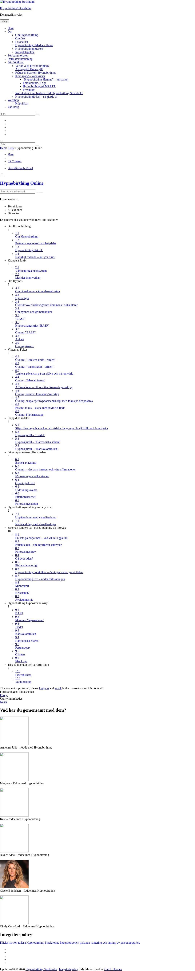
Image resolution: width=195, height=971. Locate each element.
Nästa (3, 702)
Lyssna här (21, 41)
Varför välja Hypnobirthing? (32, 65)
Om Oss (20, 38)
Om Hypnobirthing (26, 35)
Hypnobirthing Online (22, 183)
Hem (11, 28)
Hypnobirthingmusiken (29, 48)
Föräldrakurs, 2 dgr (34, 83)
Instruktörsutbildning (20, 59)
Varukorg (13, 106)
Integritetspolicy (24, 52)
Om (10, 31)
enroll (58, 688)
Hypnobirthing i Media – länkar (34, 45)
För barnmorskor (18, 55)
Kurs (11, 148)
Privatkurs (29, 89)
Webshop (13, 100)
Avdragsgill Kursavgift (29, 69)
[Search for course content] (37, 192)
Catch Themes (113, 969)
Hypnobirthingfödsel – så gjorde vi (36, 96)
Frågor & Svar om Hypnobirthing (35, 72)
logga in (44, 688)
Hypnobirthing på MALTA (39, 86)
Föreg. (4, 695)
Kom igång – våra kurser (30, 76)
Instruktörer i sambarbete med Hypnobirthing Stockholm (49, 93)
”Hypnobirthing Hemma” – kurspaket (45, 79)
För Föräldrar (16, 62)
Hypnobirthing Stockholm (15, 8)
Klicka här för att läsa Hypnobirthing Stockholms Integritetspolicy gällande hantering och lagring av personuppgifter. (70, 942)
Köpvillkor (21, 103)
